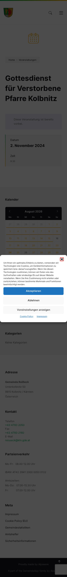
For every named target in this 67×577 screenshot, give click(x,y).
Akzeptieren (33, 291)
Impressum (42, 316)
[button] (62, 259)
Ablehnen (34, 300)
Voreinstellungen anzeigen (33, 309)
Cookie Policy (26, 316)
